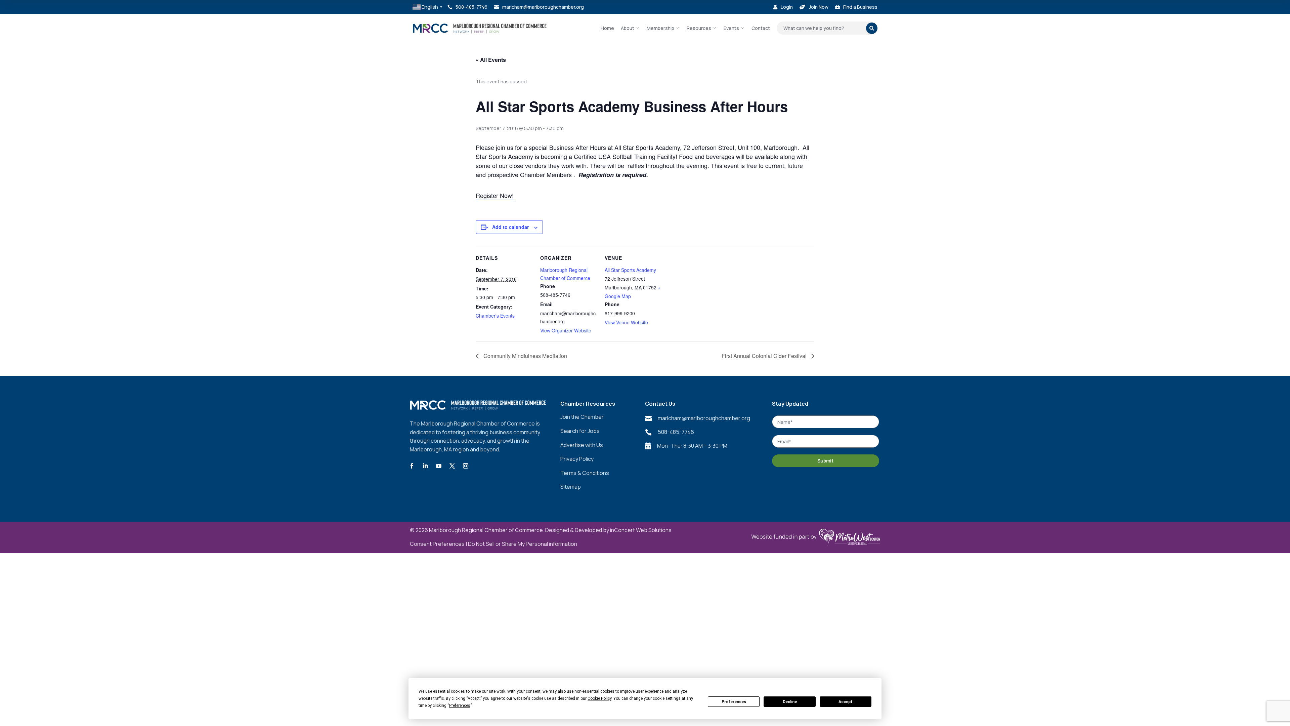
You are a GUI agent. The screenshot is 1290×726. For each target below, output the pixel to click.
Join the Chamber (582, 416)
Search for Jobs (580, 431)
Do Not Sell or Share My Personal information (522, 544)
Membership (660, 28)
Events (731, 28)
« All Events (491, 60)
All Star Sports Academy (630, 270)
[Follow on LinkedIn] (425, 465)
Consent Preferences (437, 544)
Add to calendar (510, 227)
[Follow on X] (452, 465)
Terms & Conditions (584, 473)
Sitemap (570, 486)
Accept (845, 701)
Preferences (734, 701)
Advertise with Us (581, 445)
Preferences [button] (459, 705)
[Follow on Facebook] (411, 465)
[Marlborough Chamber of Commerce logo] (480, 28)
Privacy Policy (577, 458)
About (627, 28)
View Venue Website (626, 322)
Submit (825, 460)
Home (607, 28)
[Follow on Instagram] (465, 465)
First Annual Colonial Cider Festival (765, 356)
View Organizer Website (565, 330)
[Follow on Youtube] (438, 465)
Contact (760, 28)
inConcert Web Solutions (641, 530)
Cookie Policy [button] (599, 698)
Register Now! (495, 195)
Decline (790, 701)
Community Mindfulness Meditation (524, 356)
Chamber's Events (495, 315)
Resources (699, 28)
